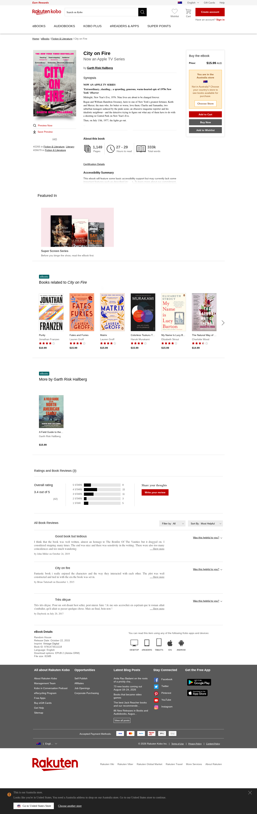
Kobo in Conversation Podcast (50, 688)
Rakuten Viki (107, 764)
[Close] (250, 792)
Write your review (155, 492)
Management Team (45, 683)
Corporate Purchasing (86, 693)
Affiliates (79, 683)
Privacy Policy (195, 744)
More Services (194, 764)
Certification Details (94, 164)
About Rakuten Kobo (45, 678)
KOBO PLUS (92, 26)
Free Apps (39, 698)
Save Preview (45, 131)
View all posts (122, 720)
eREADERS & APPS (125, 26)
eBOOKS (39, 26)
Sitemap (38, 712)
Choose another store (70, 805)
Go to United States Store (37, 805)
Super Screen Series (54, 251)
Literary (70, 146)
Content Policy (213, 744)
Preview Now (45, 125)
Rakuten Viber (125, 764)
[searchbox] (106, 12)
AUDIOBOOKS (65, 26)
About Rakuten (213, 764)
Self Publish (80, 678)
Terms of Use (177, 744)
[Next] (223, 322)
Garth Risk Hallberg (100, 67)
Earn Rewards (40, 2)
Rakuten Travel (174, 764)
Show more (157, 548)
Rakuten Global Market (149, 764)
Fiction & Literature (54, 146)
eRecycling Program (45, 693)
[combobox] (172, 523)
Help (222, 2)
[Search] (142, 12)
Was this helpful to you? (206, 537)
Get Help (39, 707)
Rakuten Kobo (46, 12)
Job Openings (82, 688)
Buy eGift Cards (43, 702)
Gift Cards (209, 2)
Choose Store (205, 103)
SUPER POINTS (159, 26)
